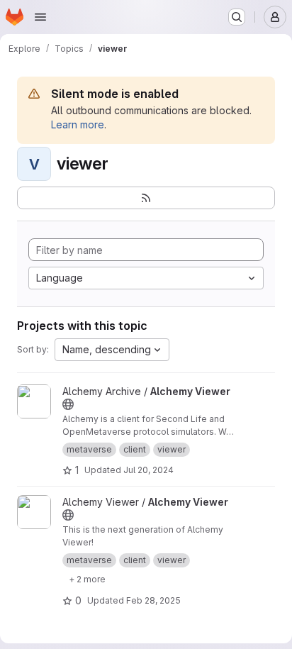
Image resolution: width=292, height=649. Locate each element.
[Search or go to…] (236, 17)
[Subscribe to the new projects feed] (146, 198)
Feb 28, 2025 (153, 600)
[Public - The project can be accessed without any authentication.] (68, 404)
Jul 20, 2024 (148, 470)
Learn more (77, 124)
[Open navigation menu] (40, 17)
